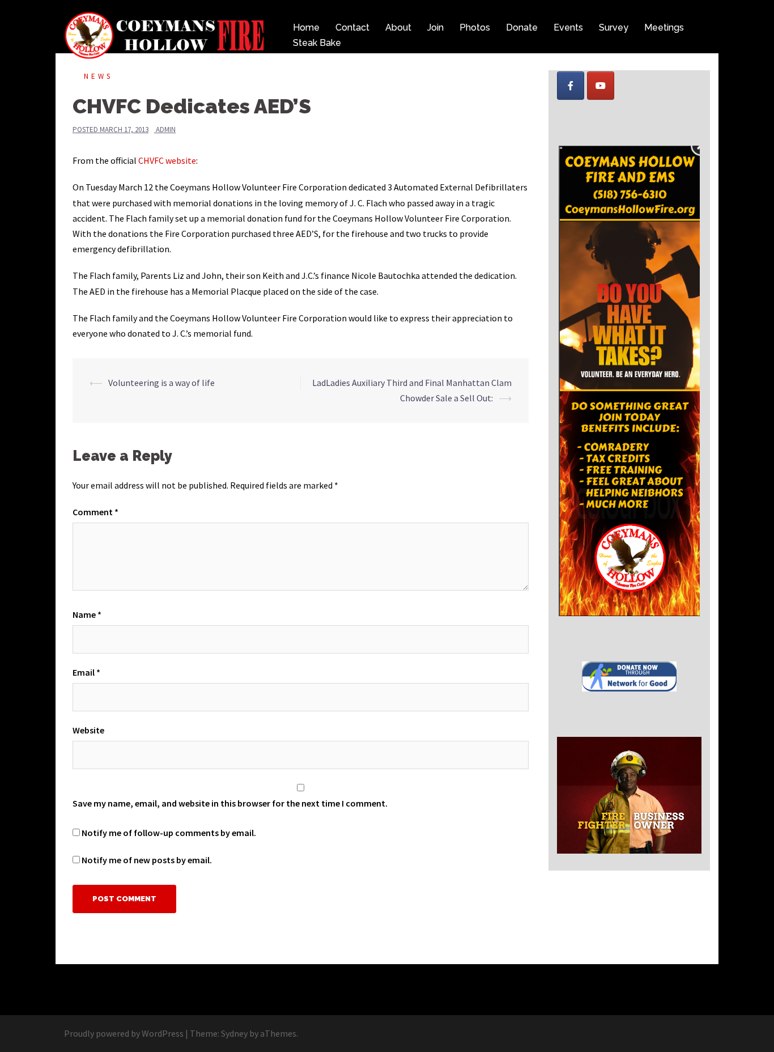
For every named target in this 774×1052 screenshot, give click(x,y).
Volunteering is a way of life (161, 382)
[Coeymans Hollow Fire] (166, 34)
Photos (475, 27)
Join (435, 27)
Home (306, 27)
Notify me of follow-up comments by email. (169, 832)
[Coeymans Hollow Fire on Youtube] (600, 85)
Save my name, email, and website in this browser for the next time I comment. (230, 803)
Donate (522, 27)
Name (87, 614)
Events (568, 27)
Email (86, 672)
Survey (613, 27)
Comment (95, 511)
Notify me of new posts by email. (147, 860)
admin (166, 129)
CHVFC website (167, 160)
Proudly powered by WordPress (124, 1033)
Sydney (234, 1033)
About (398, 27)
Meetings (664, 27)
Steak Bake (317, 42)
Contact (352, 27)
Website (88, 730)
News (98, 76)
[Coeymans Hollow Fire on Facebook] (570, 85)
